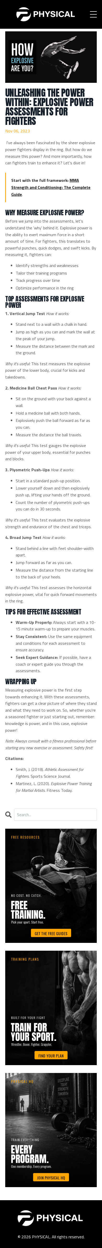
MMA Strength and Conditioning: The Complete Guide (50, 187)
